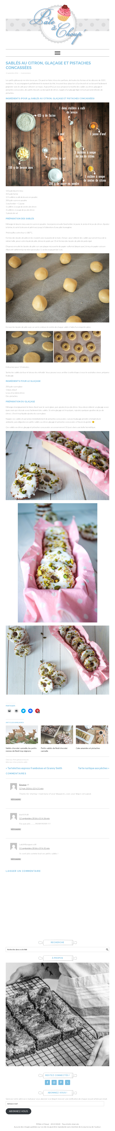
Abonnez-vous (18, 1111)
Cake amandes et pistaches (88, 748)
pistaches (20, 762)
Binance (23, 784)
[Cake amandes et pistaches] (92, 734)
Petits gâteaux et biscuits (21, 760)
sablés (25, 762)
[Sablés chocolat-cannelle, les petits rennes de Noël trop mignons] (22, 734)
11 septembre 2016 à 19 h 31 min (34, 848)
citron (15, 762)
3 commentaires (26, 73)
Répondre (16, 799)
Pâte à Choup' (57, 23)
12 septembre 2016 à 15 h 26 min (34, 818)
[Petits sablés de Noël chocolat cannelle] (57, 734)
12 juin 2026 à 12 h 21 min (31, 788)
